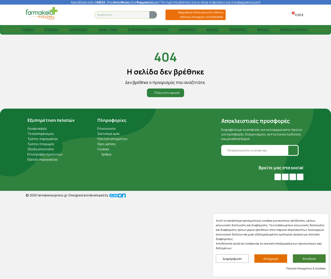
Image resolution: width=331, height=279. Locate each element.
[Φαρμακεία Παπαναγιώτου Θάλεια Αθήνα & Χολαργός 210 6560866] (170, 15)
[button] (297, 15)
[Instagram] (292, 177)
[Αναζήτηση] (153, 14)
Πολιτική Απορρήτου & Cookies (306, 268)
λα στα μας (134, 2)
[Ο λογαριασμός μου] (277, 14)
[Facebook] (277, 177)
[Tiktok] (300, 177)
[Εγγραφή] (293, 150)
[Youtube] (285, 177)
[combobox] (120, 14)
